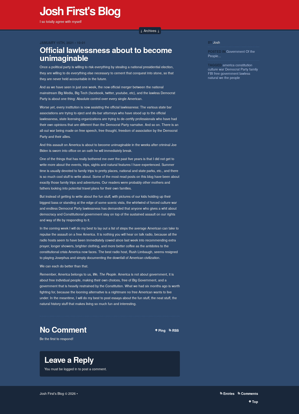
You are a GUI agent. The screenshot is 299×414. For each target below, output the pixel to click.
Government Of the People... (231, 53)
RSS (175, 330)
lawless (244, 73)
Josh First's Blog (80, 10)
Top (255, 401)
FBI (210, 73)
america (229, 65)
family (253, 69)
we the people (229, 77)
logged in (70, 369)
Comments (249, 393)
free (217, 73)
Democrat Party (236, 69)
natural (213, 77)
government (229, 73)
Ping (162, 330)
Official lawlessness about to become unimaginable (106, 53)
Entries (229, 393)
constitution (243, 65)
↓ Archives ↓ (150, 30)
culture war (216, 69)
